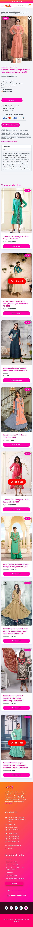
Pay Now (14, 883)
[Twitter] (16, 1)
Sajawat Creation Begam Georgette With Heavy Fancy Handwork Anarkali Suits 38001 (15, 765)
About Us (9, 859)
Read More (8, 803)
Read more (16, 313)
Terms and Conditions (13, 865)
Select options (16, 380)
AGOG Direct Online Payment (15, 878)
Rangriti (3, 141)
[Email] (26, 908)
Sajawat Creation (11, 141)
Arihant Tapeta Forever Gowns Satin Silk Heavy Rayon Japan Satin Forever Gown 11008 (15, 631)
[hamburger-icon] (2, 6)
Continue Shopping (10, 125)
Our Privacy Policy (11, 862)
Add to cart (12, 100)
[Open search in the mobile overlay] (19, 6)
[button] (29, 18)
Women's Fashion (11, 131)
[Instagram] (14, 1)
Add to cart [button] (16, 246)
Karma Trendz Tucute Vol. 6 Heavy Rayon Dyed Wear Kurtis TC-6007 (15, 303)
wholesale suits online (25, 137)
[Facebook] (12, 1)
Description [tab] (6, 146)
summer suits (22, 136)
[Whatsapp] (19, 1)
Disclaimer (9, 873)
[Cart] (29, 5)
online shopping (15, 133)
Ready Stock (21, 130)
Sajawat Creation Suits (11, 134)
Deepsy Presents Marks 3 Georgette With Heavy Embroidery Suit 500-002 (13, 698)
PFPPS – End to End (12, 875)
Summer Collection (9, 67)
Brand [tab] (4, 149)
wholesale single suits (14, 137)
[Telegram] (21, 1)
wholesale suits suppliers (7, 138)
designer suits (7, 133)
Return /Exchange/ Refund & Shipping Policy (15, 869)
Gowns (9, 130)
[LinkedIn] (18, 1)
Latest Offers (14, 130)
